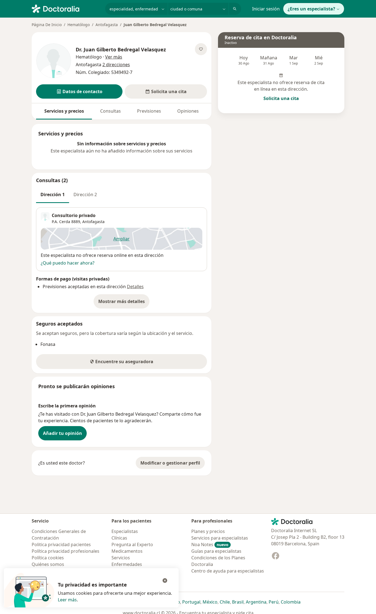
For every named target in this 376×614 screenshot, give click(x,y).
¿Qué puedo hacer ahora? (67, 263)
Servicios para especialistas (219, 538)
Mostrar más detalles (123, 303)
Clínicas (119, 538)
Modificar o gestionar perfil (170, 463)
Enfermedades (126, 564)
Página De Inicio (47, 24)
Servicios (120, 558)
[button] (79, 91)
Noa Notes (209, 544)
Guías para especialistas (216, 551)
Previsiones (149, 111)
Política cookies (48, 558)
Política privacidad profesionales (65, 551)
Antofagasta (107, 24)
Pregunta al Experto (132, 544)
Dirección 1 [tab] (52, 194)
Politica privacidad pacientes (61, 544)
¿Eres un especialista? (311, 9)
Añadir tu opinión (62, 433)
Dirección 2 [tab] (85, 194)
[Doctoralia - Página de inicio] (66, 8)
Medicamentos (127, 551)
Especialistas (124, 531)
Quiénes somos (48, 564)
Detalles (135, 287)
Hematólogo (78, 24)
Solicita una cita (281, 98)
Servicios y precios (64, 111)
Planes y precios (208, 531)
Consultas (110, 111)
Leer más (67, 600)
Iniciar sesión (266, 9)
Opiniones (188, 111)
